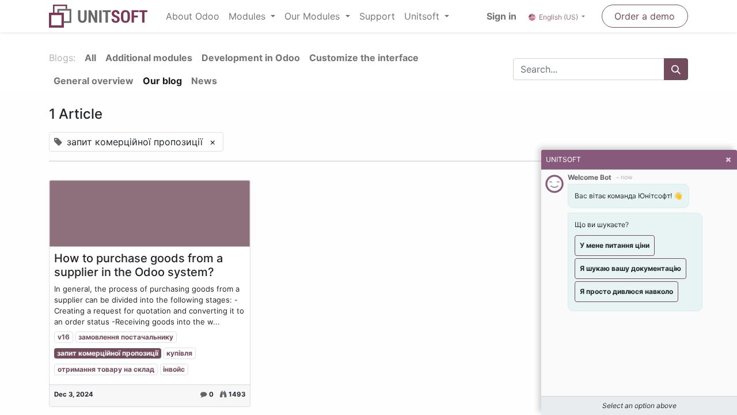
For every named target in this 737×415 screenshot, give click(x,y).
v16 (64, 337)
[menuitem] (192, 16)
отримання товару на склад (106, 369)
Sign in (501, 16)
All (90, 57)
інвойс (174, 369)
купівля (179, 353)
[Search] (676, 69)
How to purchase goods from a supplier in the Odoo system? (138, 265)
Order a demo (644, 16)
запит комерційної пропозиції (107, 353)
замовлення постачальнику (125, 337)
